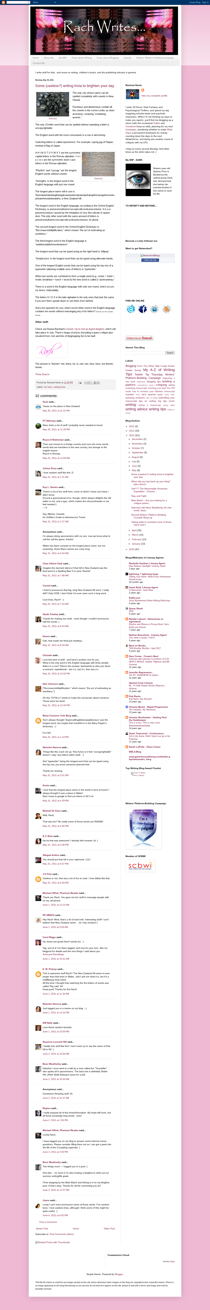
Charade (47, 655)
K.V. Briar (48, 836)
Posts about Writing (82, 57)
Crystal (47, 585)
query (160, 394)
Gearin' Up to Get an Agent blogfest (85, 329)
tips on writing (147, 401)
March (135, 534)
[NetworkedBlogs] (150, 255)
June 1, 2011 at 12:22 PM (56, 1012)
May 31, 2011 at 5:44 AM (56, 553)
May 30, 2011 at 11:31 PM (56, 410)
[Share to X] (92, 382)
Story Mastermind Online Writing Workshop (149, 600)
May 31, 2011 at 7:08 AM (56, 575)
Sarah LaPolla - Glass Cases (144, 747)
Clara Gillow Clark (53, 563)
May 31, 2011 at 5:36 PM (56, 844)
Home (36, 57)
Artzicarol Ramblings (53, 954)
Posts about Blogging (108, 57)
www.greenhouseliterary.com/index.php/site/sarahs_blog (149, 758)
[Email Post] (80, 383)
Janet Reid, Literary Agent (143, 587)
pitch (144, 394)
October (136, 448)
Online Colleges (138, 775)
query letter (170, 395)
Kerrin (46, 785)
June (135, 466)
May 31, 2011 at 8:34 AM (56, 645)
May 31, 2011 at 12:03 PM (56, 673)
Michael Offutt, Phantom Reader (60, 893)
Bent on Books (137, 645)
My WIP (63, 57)
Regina (47, 1108)
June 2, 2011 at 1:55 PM (55, 1120)
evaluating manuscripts (136, 388)
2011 (132, 435)
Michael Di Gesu (52, 810)
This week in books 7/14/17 (142, 637)
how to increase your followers (147, 391)
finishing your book (157, 388)
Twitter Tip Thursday (149, 374)
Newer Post (42, 1228)
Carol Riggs (49, 937)
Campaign (131, 129)
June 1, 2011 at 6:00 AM (55, 927)
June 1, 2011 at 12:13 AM (56, 904)
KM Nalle (47, 1023)
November (137, 443)
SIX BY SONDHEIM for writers (143, 675)
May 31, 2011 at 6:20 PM (56, 882)
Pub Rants (135, 696)
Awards (127, 57)
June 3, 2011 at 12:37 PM (56, 1190)
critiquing (161, 384)
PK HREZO (48, 915)
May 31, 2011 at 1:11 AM (55, 477)
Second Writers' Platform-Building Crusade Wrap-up (148, 516)
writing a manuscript (149, 405)
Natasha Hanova (52, 747)
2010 (132, 549)
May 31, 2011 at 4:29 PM (56, 800)
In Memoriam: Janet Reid (141, 590)
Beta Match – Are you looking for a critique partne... (149, 501)
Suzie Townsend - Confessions (146, 733)
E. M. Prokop (50, 969)
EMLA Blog (135, 751)
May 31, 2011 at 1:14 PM (56, 737)
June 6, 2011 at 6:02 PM (55, 1215)
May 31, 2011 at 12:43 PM (56, 705)
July (134, 461)
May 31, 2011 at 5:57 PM (56, 863)
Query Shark (136, 608)
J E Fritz (47, 874)
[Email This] (85, 382)
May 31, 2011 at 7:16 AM (56, 604)
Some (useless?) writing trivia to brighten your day (74, 86)
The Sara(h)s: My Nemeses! (142, 709)
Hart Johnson (50, 684)
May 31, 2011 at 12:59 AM (56, 458)
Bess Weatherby (52, 1064)
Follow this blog (150, 260)
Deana (46, 636)
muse (138, 395)
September (138, 452)
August (136, 457)
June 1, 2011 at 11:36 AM (56, 993)
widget (172, 1261)
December (137, 439)
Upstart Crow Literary (141, 683)
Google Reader (167, 366)
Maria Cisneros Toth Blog (57, 715)
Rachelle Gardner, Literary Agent (147, 563)
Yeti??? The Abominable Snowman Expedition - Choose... (149, 490)
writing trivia (59, 387)
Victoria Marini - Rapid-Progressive (148, 707)
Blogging (131, 365)
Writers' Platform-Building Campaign (155, 57)
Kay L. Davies (50, 487)
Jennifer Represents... (141, 672)
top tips (162, 401)
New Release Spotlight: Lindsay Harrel (147, 566)
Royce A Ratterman (53, 439)
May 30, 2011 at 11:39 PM (56, 429)
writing (131, 405)
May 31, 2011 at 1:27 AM (56, 521)
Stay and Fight (138, 496)
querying (130, 397)
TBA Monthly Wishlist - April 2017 (145, 648)
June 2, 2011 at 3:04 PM (55, 1152)
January (136, 543)
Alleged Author (51, 855)
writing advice (136, 409)
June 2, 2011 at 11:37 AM (56, 1098)
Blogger (119, 1274)
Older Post (109, 1228)
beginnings (141, 382)
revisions (140, 397)
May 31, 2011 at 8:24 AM (56, 626)
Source (53, 118)
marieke (130, 394)
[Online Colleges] (138, 773)
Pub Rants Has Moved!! (140, 699)
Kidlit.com (134, 598)
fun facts (48, 387)
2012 (132, 430)
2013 (132, 426)
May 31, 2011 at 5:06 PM (56, 826)
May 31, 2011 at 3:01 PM (56, 775)
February (137, 539)
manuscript (169, 391)
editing (171, 385)
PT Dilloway (49, 420)
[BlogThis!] (89, 382)
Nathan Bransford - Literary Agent (148, 635)
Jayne (46, 1200)
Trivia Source (42, 374)
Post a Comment (48, 1222)
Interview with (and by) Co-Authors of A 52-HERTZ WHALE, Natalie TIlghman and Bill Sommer (149, 662)
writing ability (169, 405)
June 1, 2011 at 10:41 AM (56, 958)
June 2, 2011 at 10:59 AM (56, 1079)
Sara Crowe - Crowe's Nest (143, 656)
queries (152, 394)
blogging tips (154, 381)
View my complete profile (154, 95)
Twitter (156, 123)
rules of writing (152, 398)
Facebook (131, 126)
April (134, 530)
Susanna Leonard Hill (55, 1042)
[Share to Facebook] (95, 382)
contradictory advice (145, 385)
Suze (45, 401)
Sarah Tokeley (50, 614)
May (134, 470)
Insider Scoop (133, 370)
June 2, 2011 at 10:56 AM (56, 1053)
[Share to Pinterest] (98, 382)
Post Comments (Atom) (62, 1234)
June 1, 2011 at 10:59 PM (56, 1031)
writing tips (157, 409)
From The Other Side (148, 366)
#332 (131, 611)
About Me (49, 57)
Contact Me (39, 63)
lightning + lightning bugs (143, 574)
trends (172, 401)
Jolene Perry (50, 468)
